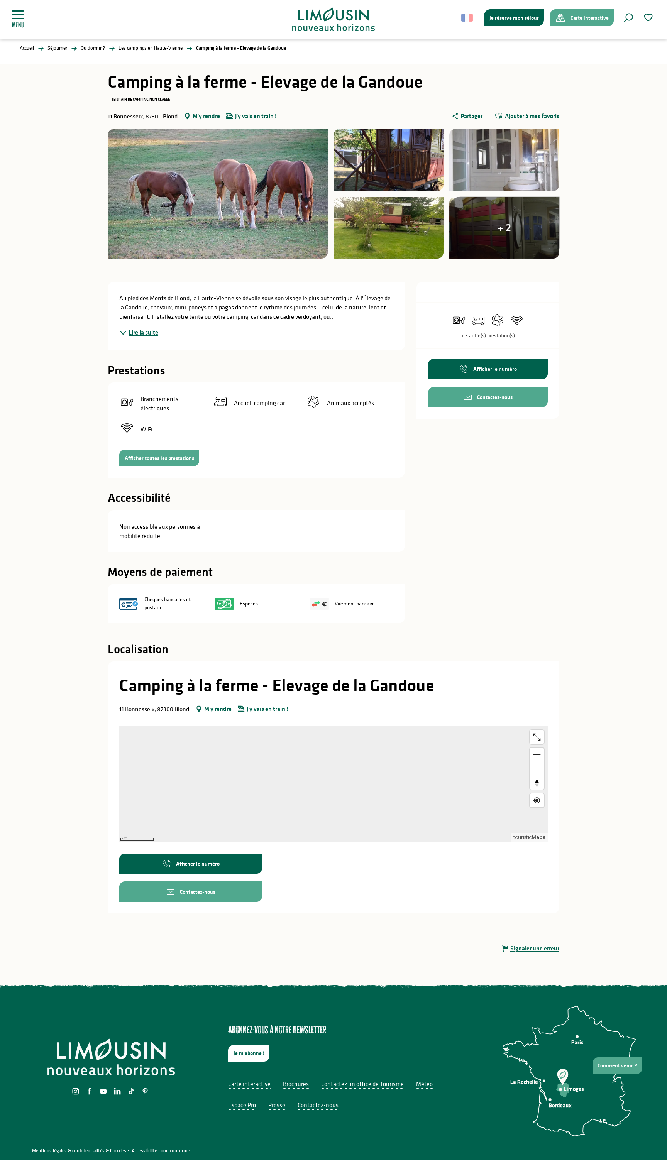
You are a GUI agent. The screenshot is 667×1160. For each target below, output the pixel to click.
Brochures (296, 1083)
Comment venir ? (617, 1065)
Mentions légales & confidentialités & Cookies (79, 1150)
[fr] (467, 17)
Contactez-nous (318, 1105)
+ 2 (504, 227)
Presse (276, 1105)
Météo (424, 1083)
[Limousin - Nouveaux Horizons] (334, 19)
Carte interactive (249, 1083)
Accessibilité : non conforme (161, 1150)
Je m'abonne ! (249, 1053)
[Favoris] (649, 17)
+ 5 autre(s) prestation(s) (488, 335)
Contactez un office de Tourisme (362, 1083)
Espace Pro (242, 1105)
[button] (628, 17)
